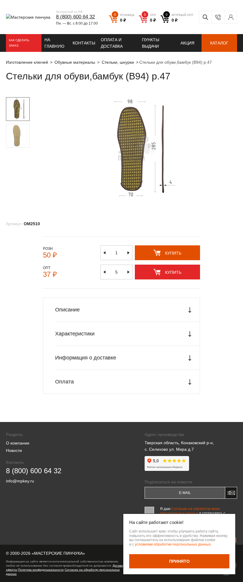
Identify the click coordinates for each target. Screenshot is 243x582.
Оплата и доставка (112, 43)
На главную (54, 43)
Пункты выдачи (150, 43)
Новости (14, 450)
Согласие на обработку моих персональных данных (190, 511)
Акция (187, 43)
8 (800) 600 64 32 (75, 17)
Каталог (219, 43)
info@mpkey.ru (20, 481)
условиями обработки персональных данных (173, 544)
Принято (179, 561)
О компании (17, 443)
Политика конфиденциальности (41, 569)
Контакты (84, 43)
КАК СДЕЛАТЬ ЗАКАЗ (19, 43)
